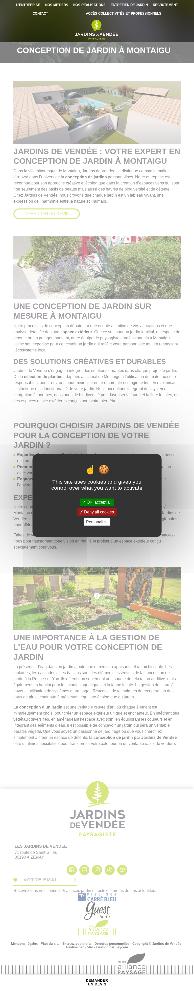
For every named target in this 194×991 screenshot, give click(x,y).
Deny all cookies (98, 512)
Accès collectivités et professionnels (123, 13)
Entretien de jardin (129, 5)
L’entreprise (28, 5)
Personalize (97, 522)
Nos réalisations (89, 5)
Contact (40, 13)
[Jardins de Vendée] (96, 30)
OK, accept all (99, 502)
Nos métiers (56, 5)
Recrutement (165, 5)
